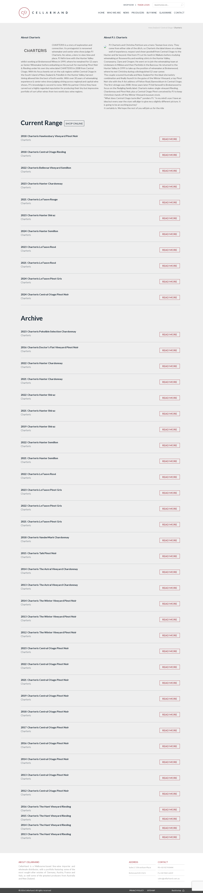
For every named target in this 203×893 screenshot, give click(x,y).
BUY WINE (152, 12)
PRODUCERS (138, 12)
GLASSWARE (165, 12)
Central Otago (167, 27)
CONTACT (179, 12)
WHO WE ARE (114, 12)
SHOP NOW (128, 5)
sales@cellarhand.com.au (169, 878)
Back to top (176, 890)
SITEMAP (151, 890)
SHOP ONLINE (74, 123)
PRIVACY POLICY (136, 890)
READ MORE (169, 138)
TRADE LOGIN (144, 5)
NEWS (126, 12)
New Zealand (154, 27)
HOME (101, 12)
